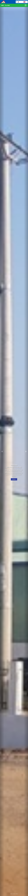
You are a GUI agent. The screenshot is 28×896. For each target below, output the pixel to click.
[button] (16, 2)
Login (19, 2)
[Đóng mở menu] (25, 5)
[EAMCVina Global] (3, 1)
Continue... (14, 479)
